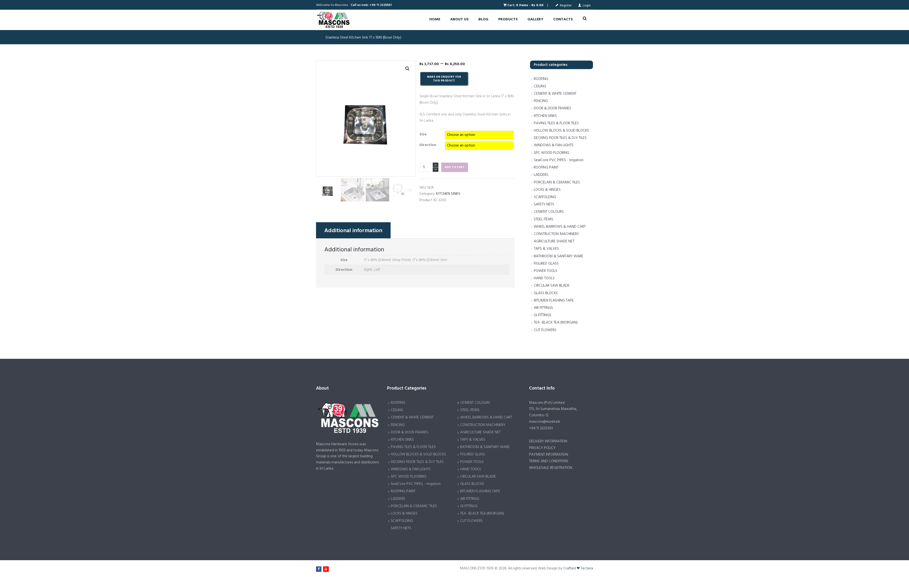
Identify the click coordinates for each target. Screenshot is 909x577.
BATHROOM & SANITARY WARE (558, 256)
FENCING (541, 101)
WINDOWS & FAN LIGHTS (554, 145)
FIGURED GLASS (546, 264)
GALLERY (535, 19)
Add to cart (455, 167)
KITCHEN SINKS (448, 194)
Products (508, 19)
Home (434, 19)
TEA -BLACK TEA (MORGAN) (556, 323)
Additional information (353, 230)
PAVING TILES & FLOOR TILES (556, 123)
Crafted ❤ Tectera (578, 568)
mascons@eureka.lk (544, 422)
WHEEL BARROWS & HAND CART (560, 227)
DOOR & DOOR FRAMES (552, 108)
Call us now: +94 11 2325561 (371, 5)
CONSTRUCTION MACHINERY (556, 234)
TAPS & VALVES (546, 249)
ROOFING (541, 79)
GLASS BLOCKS (546, 293)
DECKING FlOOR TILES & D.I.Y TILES (560, 138)
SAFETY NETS (544, 204)
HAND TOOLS (544, 278)
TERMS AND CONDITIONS (548, 461)
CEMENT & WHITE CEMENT (555, 94)
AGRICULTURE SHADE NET (554, 241)
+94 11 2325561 (541, 428)
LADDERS (541, 175)
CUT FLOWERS (545, 330)
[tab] (353, 230)
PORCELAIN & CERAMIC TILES (557, 182)
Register (566, 5)
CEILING (540, 86)
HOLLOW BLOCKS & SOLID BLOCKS (561, 131)
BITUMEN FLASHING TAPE (554, 300)
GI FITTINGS (542, 315)
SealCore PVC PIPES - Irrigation (559, 160)
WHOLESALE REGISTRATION (550, 468)
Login (587, 5)
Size (423, 134)
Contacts (563, 19)
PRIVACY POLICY (542, 448)
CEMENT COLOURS (549, 212)
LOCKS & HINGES (547, 190)
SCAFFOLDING (545, 197)
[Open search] (585, 19)
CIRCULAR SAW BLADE (552, 286)
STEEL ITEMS (543, 219)
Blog (483, 19)
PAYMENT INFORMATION (548, 455)
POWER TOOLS (545, 271)
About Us (459, 19)
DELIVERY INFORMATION (548, 441)
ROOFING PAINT (546, 167)
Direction (427, 145)
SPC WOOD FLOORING (551, 153)
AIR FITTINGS (543, 308)
